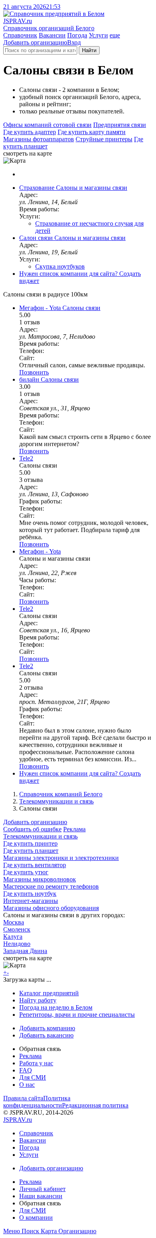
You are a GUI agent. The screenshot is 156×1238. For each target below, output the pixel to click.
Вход (74, 42)
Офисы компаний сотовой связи (47, 124)
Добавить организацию (35, 42)
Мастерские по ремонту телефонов (51, 886)
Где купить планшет (30, 850)
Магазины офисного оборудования (51, 908)
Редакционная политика (95, 1105)
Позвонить (34, 372)
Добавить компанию (47, 1028)
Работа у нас (36, 1063)
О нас (27, 1084)
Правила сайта (23, 1098)
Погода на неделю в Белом (55, 1007)
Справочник (20, 35)
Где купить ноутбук (29, 893)
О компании (36, 1217)
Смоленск (16, 929)
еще (115, 35)
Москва (13, 922)
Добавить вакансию (46, 1035)
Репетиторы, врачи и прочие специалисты (77, 1014)
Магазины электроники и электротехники (61, 857)
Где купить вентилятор (34, 865)
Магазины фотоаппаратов (38, 139)
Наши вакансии (40, 1196)
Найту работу (37, 1000)
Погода (77, 35)
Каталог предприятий (49, 993)
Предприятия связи (119, 124)
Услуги (98, 35)
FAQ (25, 1070)
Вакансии (52, 35)
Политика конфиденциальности (36, 1102)
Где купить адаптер (29, 132)
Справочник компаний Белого (60, 794)
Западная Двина (25, 951)
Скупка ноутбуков (60, 266)
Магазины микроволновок (39, 879)
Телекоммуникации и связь (56, 801)
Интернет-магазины (30, 900)
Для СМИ (32, 1077)
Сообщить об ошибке (32, 829)
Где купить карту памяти (92, 132)
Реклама (74, 829)
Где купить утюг (25, 872)
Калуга (12, 936)
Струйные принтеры (104, 139)
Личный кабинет (42, 1188)
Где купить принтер (30, 843)
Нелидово (16, 943)
